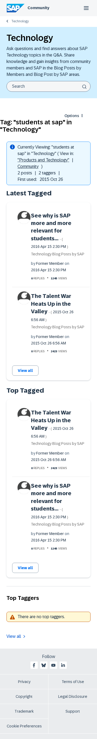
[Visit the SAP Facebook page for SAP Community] (34, 665)
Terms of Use (73, 682)
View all (25, 370)
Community (38, 8)
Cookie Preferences (24, 726)
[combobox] (48, 86)
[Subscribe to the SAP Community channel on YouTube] (53, 665)
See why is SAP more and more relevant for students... (51, 231)
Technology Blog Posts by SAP (57, 254)
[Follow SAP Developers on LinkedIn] (63, 665)
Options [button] (71, 116)
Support (72, 711)
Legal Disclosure (72, 696)
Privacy (24, 682)
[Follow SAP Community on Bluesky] (43, 665)
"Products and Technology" (43, 160)
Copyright (24, 696)
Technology (20, 21)
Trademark (24, 711)
